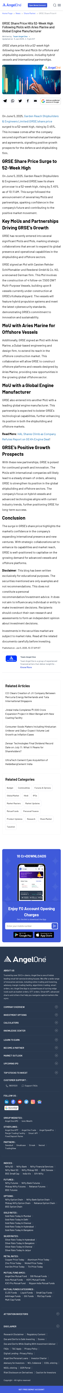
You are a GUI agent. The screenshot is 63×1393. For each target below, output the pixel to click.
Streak (32, 1145)
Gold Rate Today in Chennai (18, 1223)
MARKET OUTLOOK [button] (13, 1055)
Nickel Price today (34, 1263)
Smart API (33, 1133)
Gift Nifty (38, 1173)
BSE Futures (11, 1190)
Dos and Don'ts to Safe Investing (19, 1339)
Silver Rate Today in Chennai (18, 1246)
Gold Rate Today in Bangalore (19, 1230)
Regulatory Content (36, 1334)
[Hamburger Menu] (59, 5)
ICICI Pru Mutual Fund (15, 1283)
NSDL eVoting (10, 1367)
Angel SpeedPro (46, 1130)
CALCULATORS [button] (11, 1022)
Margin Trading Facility (15, 1133)
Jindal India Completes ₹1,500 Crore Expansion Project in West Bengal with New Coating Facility (29, 713)
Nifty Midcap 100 (30, 1170)
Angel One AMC (11, 1121)
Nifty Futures (11, 1183)
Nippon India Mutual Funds (42, 1283)
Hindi (26, 795)
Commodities (24, 788)
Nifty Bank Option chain (38, 1199)
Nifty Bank (21, 1166)
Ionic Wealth (27, 1121)
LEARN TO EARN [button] (12, 1040)
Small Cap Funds (44, 1292)
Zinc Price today (13, 1263)
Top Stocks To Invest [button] (16, 1072)
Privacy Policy (30, 1348)
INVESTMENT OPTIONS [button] (15, 1015)
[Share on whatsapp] (12, 101)
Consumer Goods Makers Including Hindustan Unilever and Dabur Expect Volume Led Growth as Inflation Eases (30, 730)
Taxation (11, 826)
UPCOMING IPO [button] (11, 1063)
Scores (41, 1339)
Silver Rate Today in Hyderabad (20, 1239)
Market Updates (32, 803)
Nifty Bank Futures (31, 1183)
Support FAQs (31, 1085)
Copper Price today (14, 1259)
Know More (26, 667)
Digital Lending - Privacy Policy (18, 1353)
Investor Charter (39, 1358)
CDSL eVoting (50, 1363)
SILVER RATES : (11, 1236)
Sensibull (9, 1145)
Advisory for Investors (14, 1363)
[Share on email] (35, 101)
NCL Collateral (34, 1363)
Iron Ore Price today (14, 1266)
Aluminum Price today (38, 1259)
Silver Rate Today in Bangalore (19, 1243)
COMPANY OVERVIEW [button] (14, 1007)
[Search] (54, 5)
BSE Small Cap (12, 1173)
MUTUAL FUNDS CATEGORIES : (19, 1289)
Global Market (13, 795)
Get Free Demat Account (31, 1389)
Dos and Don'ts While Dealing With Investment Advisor (30, 1344)
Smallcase (21, 1145)
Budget (10, 788)
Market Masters (14, 803)
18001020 (13, 1085)
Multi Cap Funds (13, 1299)
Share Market (46, 819)
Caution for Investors (46, 1372)
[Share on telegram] (5, 101)
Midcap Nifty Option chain (17, 1203)
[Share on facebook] (27, 101)
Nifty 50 (9, 1166)
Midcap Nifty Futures (15, 1186)
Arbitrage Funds (13, 1296)
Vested (42, 1145)
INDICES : (8, 1163)
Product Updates (14, 819)
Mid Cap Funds (44, 1296)
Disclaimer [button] (10, 1326)
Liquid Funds (26, 1292)
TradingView (10, 1148)
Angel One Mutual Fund (16, 1276)
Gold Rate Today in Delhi (16, 1219)
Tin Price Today (35, 1266)
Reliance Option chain (44, 1203)
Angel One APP (11, 1130)
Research (31, 819)
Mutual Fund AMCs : (15, 1272)
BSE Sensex (47, 1170)
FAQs (6, 1348)
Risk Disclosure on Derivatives (18, 1372)
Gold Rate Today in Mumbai (18, 1216)
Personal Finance (31, 811)
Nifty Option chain (14, 1199)
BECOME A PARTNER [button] (14, 1047)
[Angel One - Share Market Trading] (12, 5)
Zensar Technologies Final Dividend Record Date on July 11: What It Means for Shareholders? (29, 747)
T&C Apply (16, 1348)
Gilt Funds (29, 1296)
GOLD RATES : (11, 1212)
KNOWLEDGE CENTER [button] (14, 1030)
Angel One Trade (29, 1130)
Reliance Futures (37, 1186)
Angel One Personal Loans (16, 1358)
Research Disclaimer (14, 1334)
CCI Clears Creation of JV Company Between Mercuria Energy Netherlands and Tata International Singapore (30, 697)
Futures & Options (43, 788)
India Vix (27, 1173)
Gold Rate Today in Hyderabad (19, 1226)
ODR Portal (25, 1367)
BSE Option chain (13, 1206)
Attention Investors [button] (16, 1314)
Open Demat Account (37, 5)
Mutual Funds (13, 811)
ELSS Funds (11, 1292)
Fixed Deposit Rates (14, 1136)
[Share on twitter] (20, 101)
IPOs (35, 795)
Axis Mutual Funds (14, 1279)
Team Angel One (20, 36)
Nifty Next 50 (11, 1170)
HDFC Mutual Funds (35, 1279)
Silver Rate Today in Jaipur (18, 1250)
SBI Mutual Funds (38, 1276)
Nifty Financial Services (41, 1166)
